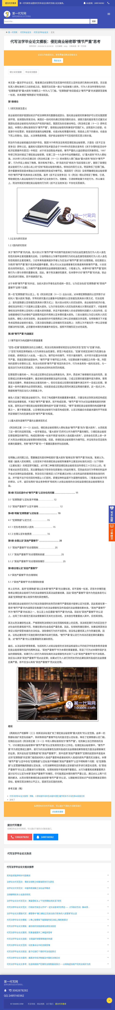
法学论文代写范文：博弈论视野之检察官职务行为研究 (30, 881)
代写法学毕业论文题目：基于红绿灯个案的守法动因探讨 (31, 951)
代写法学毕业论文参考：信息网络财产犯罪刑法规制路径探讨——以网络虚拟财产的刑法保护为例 (48, 964)
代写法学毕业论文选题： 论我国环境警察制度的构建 (29, 938)
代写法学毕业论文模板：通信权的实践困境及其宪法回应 (31, 926)
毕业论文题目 (31, 72)
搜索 (94, 21)
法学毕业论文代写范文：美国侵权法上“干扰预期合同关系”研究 (34, 900)
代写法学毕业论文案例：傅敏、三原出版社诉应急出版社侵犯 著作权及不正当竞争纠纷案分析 (47, 796)
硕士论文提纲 (16, 72)
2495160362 (47, 837)
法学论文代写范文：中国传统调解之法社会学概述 (28, 888)
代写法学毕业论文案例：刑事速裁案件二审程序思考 (29, 932)
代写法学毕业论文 (41, 32)
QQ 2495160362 (14, 995)
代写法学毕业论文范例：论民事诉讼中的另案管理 (28, 945)
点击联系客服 (57, 811)
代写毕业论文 (25, 32)
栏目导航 (31, 1004)
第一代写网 (12, 32)
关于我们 (49, 1004)
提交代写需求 (10, 3)
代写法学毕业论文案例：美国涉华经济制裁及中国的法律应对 (33, 957)
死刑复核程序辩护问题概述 (18, 875)
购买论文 (57, 60)
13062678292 (21, 837)
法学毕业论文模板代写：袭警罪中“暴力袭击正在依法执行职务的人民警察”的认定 (42, 913)
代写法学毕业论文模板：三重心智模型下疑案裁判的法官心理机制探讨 (37, 919)
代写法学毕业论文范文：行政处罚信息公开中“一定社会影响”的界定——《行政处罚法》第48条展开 (49, 907)
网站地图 (40, 1004)
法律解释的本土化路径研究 (18, 894)
